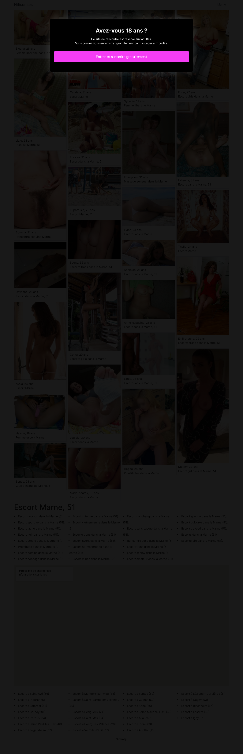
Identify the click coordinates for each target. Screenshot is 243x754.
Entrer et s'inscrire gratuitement (121, 57)
